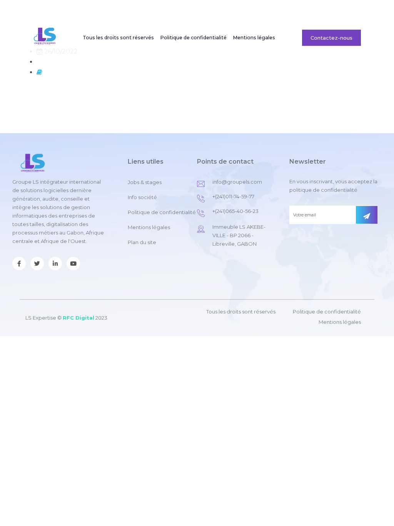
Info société (142, 197)
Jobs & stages (309, 9)
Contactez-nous (331, 38)
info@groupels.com (237, 182)
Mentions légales (254, 37)
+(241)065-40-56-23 (235, 211)
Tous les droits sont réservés (118, 37)
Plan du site (142, 242)
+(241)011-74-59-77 (233, 196)
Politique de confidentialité (193, 37)
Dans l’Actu (270, 9)
